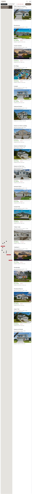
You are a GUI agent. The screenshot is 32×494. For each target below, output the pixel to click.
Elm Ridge (16, 66)
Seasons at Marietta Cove (20, 146)
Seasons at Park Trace (19, 166)
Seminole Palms (17, 186)
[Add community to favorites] (30, 18)
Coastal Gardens (18, 45)
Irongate (16, 86)
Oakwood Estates (18, 106)
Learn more (21, 40)
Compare (30, 50)
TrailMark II (16, 247)
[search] (27, 1)
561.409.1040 (20, 4)
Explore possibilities (4, 7)
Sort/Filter (4, 4)
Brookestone (17, 25)
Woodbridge (17, 267)
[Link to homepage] (3, 1)
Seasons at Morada (18, 329)
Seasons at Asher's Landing (20, 125)
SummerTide (17, 206)
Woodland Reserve (18, 289)
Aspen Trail (16, 309)
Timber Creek (17, 227)
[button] (8, 255)
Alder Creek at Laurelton (20, 6)
